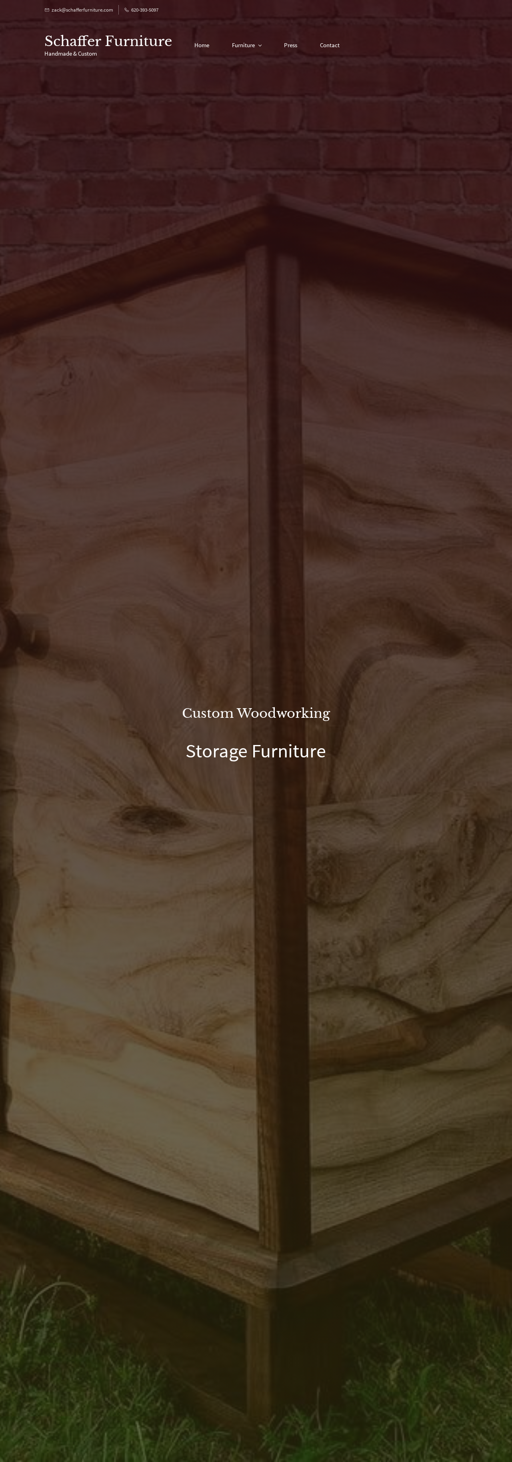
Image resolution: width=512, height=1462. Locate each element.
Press (290, 44)
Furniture (243, 44)
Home (201, 44)
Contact (330, 44)
